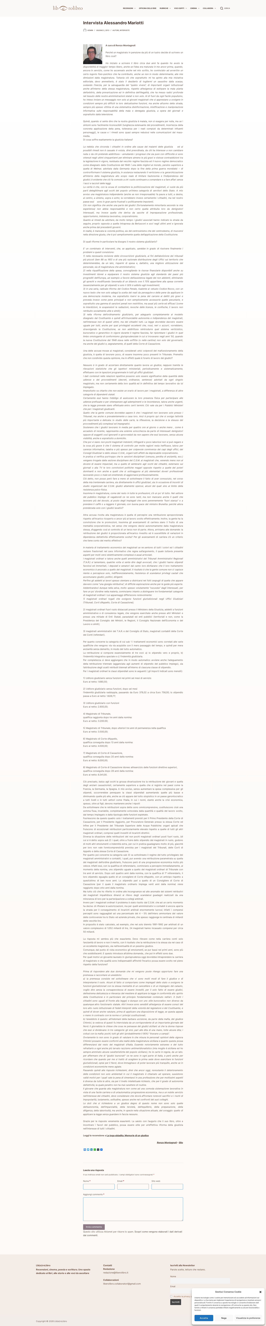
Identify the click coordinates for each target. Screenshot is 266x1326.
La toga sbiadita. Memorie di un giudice (128, 1135)
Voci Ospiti (179, 8)
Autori (115, 30)
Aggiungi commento (93, 1194)
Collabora (208, 8)
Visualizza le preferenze (248, 1318)
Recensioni (128, 8)
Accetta (204, 1318)
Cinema (193, 8)
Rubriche (164, 8)
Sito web (156, 1181)
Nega (224, 1318)
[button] (260, 1292)
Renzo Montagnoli (167, 1142)
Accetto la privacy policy (185, 1296)
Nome (86, 1181)
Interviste (125, 30)
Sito (181, 1142)
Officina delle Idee (147, 8)
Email (120, 1181)
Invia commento (94, 1227)
